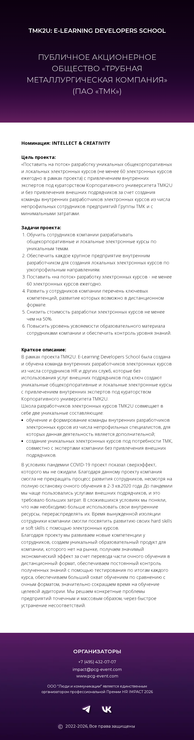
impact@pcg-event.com (97, 669)
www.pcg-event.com (97, 676)
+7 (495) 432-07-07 (97, 662)
